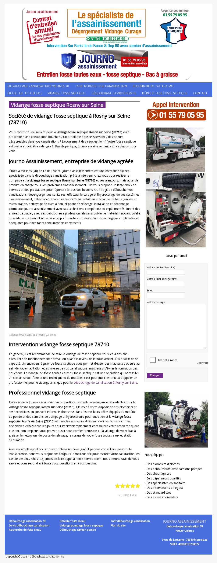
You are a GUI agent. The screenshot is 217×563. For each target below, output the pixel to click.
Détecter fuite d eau (25, 93)
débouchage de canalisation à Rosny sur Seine (105, 382)
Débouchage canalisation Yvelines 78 (38, 86)
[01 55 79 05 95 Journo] (108, 43)
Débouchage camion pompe (113, 93)
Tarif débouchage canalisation (101, 86)
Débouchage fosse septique (164, 93)
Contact (200, 93)
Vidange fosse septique (66, 93)
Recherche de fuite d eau (153, 86)
